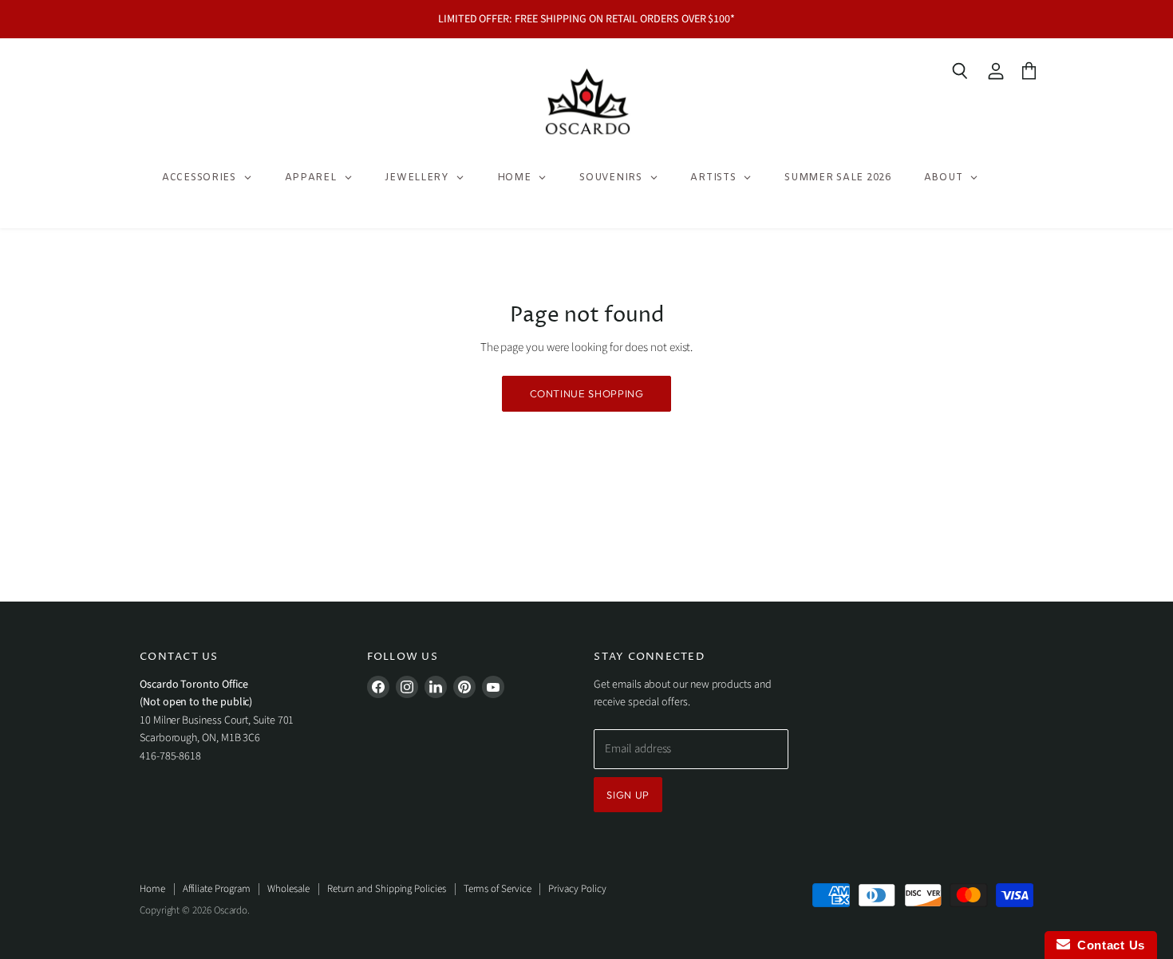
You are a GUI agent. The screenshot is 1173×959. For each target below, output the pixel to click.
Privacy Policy (577, 889)
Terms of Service (497, 889)
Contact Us (1107, 945)
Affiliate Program (217, 889)
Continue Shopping (587, 393)
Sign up (628, 794)
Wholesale (288, 889)
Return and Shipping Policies (386, 889)
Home (152, 889)
